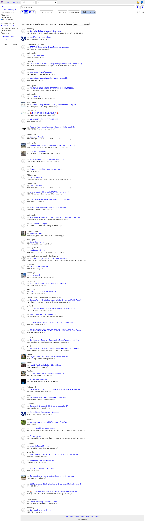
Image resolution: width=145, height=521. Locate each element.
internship (5, 33)
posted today (6, 17)
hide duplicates (7, 20)
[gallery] (30, 12)
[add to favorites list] (28, 31)
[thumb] (26, 12)
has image (5, 15)
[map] (34, 12)
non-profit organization (10, 28)
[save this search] (142, 7)
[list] (22, 12)
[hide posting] (82, 33)
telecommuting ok (8, 31)
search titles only (8, 13)
